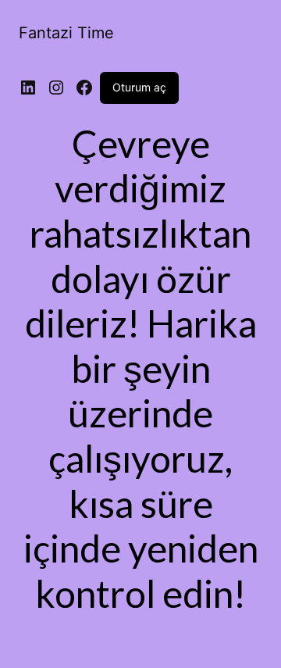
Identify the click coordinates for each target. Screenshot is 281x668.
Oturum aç (139, 87)
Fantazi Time (66, 32)
